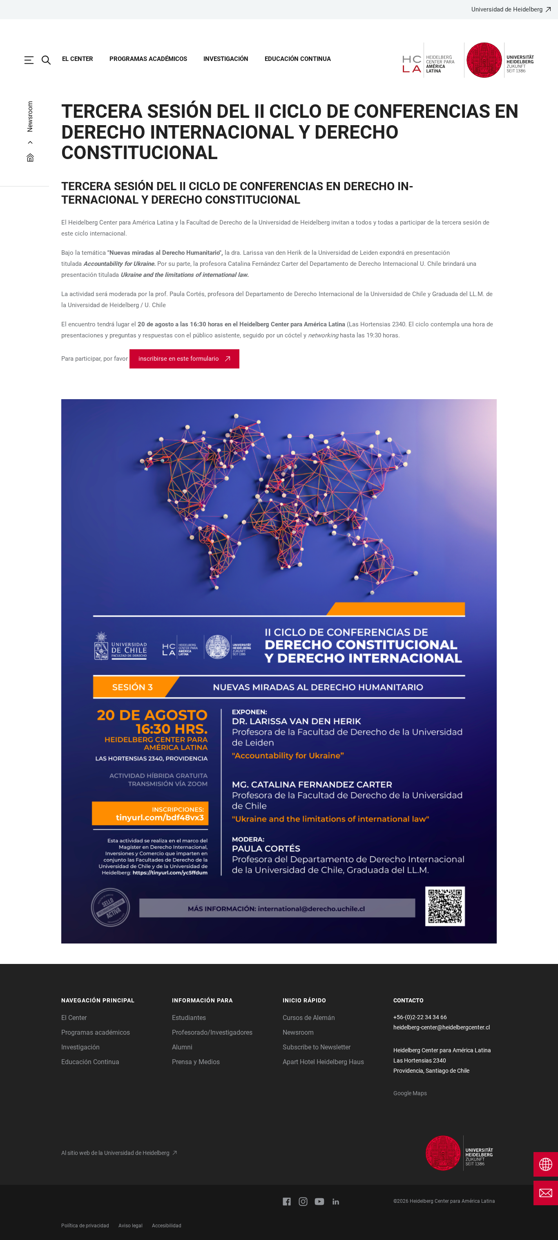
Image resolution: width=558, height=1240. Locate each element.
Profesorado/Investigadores (212, 1032)
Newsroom (298, 1032)
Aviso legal (130, 1226)
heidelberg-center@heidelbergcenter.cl (441, 1027)
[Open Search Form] (50, 60)
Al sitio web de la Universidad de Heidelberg (115, 1153)
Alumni (182, 1047)
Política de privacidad (85, 1226)
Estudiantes (189, 1018)
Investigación (225, 59)
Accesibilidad (166, 1226)
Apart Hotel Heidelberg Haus (323, 1062)
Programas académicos (148, 59)
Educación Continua (298, 59)
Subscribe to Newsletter (316, 1047)
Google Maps (410, 1093)
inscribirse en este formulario (178, 358)
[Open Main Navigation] (33, 60)
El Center (77, 59)
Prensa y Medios (196, 1062)
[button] (112, 1001)
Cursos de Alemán (309, 1018)
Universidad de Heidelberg (506, 9)
